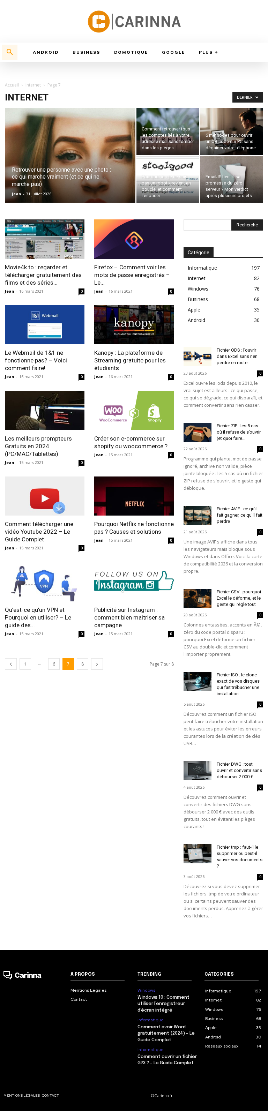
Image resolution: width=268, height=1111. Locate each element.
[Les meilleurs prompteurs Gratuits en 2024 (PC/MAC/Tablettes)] (44, 410)
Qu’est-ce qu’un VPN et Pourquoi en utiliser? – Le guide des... (38, 617)
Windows (146, 990)
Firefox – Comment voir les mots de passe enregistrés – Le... (132, 275)
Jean (16, 193)
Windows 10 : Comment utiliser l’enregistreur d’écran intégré (163, 1003)
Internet (33, 85)
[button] (9, 52)
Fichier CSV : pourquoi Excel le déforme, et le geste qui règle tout (239, 598)
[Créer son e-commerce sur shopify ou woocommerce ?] (134, 410)
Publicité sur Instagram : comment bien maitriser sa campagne (129, 617)
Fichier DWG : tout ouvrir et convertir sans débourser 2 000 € (239, 770)
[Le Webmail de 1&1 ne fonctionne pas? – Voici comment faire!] (44, 325)
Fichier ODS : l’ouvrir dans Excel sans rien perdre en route (237, 356)
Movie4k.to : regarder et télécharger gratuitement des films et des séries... (43, 275)
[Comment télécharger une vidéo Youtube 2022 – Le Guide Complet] (44, 496)
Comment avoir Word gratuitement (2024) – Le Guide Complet (166, 1033)
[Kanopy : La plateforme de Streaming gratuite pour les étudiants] (134, 325)
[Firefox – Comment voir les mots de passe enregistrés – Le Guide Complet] (134, 239)
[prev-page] (11, 664)
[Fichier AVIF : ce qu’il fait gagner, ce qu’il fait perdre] (197, 515)
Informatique (150, 1020)
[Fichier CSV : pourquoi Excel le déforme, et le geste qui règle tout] (197, 598)
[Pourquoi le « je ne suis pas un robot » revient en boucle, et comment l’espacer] (167, 176)
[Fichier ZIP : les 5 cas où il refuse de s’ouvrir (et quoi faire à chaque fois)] (197, 432)
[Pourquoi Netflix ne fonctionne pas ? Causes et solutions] (134, 496)
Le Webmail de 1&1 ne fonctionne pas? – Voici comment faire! (36, 360)
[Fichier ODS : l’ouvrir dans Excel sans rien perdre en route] (197, 356)
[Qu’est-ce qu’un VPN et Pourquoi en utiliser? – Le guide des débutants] (44, 581)
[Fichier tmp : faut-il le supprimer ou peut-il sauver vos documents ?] (197, 853)
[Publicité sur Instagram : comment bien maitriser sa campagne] (134, 581)
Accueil (12, 85)
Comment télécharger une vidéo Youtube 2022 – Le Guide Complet (39, 531)
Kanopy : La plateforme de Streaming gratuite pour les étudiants (130, 360)
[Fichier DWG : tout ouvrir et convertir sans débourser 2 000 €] (197, 770)
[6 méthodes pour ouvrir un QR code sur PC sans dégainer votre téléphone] (231, 131)
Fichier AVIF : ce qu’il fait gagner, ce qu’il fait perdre (239, 515)
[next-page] (97, 664)
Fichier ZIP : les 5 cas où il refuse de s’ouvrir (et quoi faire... (239, 432)
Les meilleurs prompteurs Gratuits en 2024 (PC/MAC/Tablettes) (38, 446)
